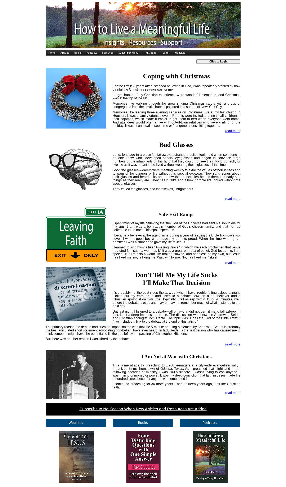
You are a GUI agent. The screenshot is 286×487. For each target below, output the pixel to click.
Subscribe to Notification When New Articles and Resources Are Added (143, 409)
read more (232, 131)
